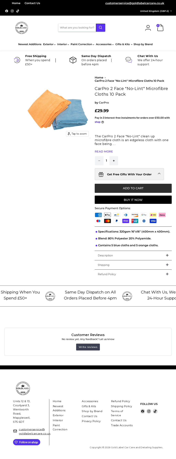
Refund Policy (107, 274)
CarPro (104, 102)
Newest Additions (29, 44)
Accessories (104, 44)
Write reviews (88, 347)
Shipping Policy (121, 406)
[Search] (100, 28)
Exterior (48, 44)
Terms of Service (117, 413)
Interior (62, 44)
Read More (104, 151)
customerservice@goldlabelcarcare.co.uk (134, 3)
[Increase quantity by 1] (113, 160)
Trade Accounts (122, 425)
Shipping (103, 265)
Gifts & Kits (122, 44)
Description (105, 255)
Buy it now (133, 200)
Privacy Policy (91, 421)
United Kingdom (154, 11)
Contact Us (32, 3)
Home (16, 3)
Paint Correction (82, 44)
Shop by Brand (143, 44)
